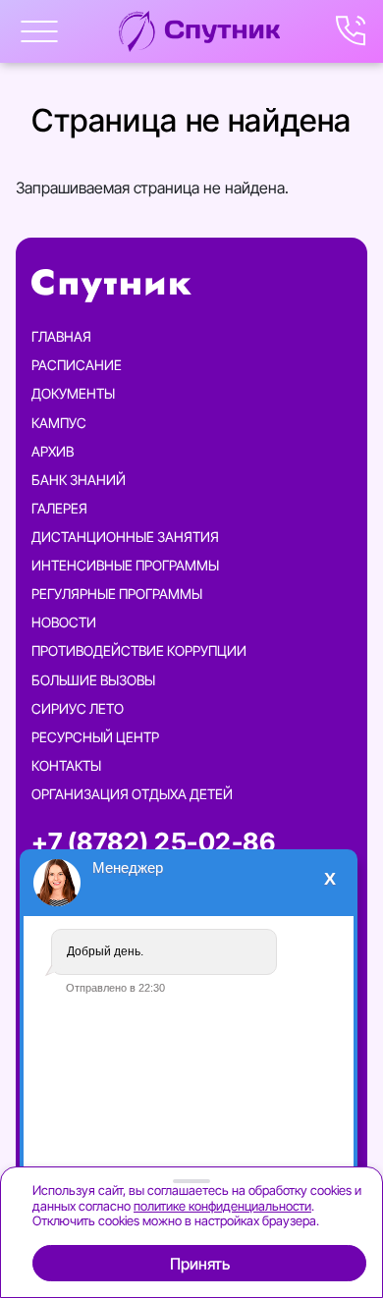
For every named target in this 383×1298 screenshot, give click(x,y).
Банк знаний (78, 479)
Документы (73, 393)
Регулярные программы (116, 593)
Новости (63, 622)
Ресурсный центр (95, 737)
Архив (52, 451)
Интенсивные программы (125, 565)
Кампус (58, 422)
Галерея (59, 508)
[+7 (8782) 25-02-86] (351, 31)
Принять (200, 1263)
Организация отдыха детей (132, 793)
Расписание (76, 364)
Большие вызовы (93, 680)
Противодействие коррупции (138, 650)
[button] (39, 31)
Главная (61, 336)
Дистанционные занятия (125, 536)
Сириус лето (77, 708)
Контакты (66, 765)
